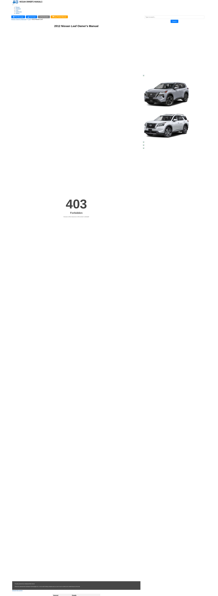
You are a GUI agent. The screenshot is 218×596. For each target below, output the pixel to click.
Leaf (17, 10)
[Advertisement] (156, 35)
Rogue (18, 7)
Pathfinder (19, 11)
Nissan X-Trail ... (148, 77)
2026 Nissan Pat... (148, 140)
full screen (19, 590)
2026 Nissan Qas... (148, 143)
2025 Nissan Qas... (148, 149)
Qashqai (18, 8)
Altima (17, 13)
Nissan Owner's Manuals (18, 19)
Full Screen (44, 17)
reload (14, 590)
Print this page (18, 17)
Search (174, 21)
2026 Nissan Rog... (149, 110)
